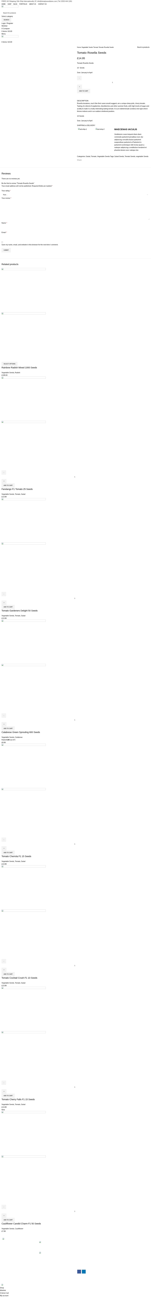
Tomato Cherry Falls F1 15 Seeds (18, 1099)
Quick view (9, 359)
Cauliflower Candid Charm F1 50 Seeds (21, 1223)
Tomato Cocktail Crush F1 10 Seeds (19, 978)
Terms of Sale (120, 1250)
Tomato (96, 47)
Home (79, 47)
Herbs (79, 1254)
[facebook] (79, 1272)
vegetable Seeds (142, 156)
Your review (6, 198)
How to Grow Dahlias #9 (48, 1244)
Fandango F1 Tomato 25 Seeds (17, 489)
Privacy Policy (120, 1242)
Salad (88, 156)
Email (4, 232)
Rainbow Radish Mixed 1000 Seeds (19, 367)
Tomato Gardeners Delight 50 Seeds (20, 610)
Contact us (119, 1254)
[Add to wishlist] (15, 359)
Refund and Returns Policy (124, 1246)
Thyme (79, 1257)
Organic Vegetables (84, 1250)
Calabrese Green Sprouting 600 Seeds (21, 732)
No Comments (58, 1249)
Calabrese (18, 737)
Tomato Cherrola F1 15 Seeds (16, 856)
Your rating (6, 191)
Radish (17, 372)
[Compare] (4, 359)
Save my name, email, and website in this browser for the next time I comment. (30, 245)
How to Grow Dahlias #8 (48, 1255)
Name (4, 223)
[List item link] (19, 1267)
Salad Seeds (119, 156)
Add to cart (83, 91)
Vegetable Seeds (87, 47)
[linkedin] (84, 1272)
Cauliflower (19, 1229)
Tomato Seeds (130, 156)
